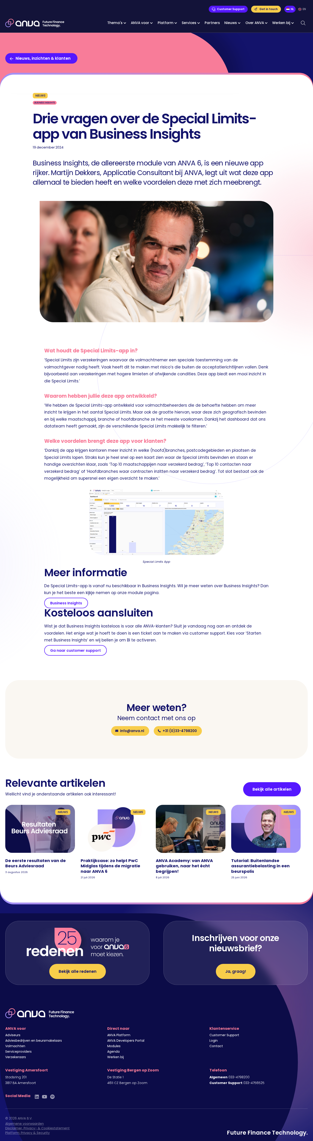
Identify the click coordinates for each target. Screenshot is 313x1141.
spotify (52, 1096)
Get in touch (268, 9)
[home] (34, 23)
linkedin (37, 1096)
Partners (212, 22)
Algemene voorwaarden (24, 1123)
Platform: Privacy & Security (27, 1132)
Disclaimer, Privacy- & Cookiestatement (37, 1128)
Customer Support (230, 9)
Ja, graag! (235, 971)
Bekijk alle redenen (77, 971)
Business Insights (66, 603)
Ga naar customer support (75, 650)
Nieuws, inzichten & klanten (43, 58)
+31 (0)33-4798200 (180, 730)
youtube (44, 1096)
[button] (116, 23)
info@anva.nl (132, 730)
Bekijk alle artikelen (272, 789)
